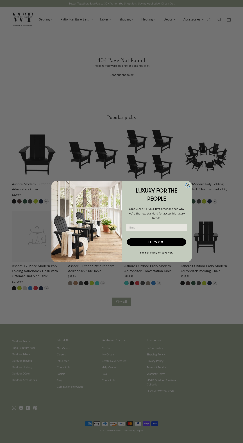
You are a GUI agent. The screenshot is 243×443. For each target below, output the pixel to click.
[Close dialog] (188, 185)
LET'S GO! (156, 242)
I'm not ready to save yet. (156, 252)
